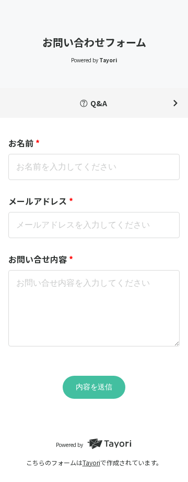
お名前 (24, 143)
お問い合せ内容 (40, 259)
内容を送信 (94, 387)
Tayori (91, 462)
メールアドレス (40, 201)
